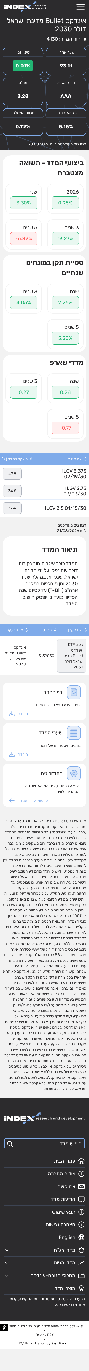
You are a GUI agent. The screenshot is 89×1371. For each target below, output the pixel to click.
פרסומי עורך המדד (33, 800)
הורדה (23, 713)
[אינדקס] (25, 6)
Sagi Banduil (61, 1343)
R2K (50, 1335)
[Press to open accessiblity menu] (4, 1327)
